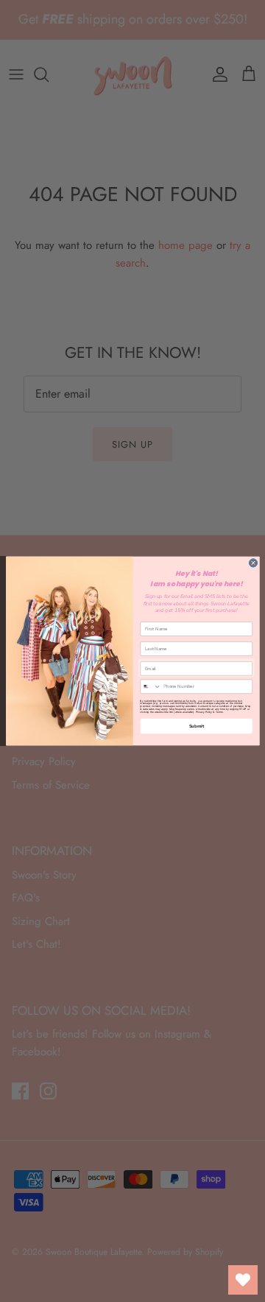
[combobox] (150, 686)
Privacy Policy (203, 712)
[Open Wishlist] (243, 1280)
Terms (218, 712)
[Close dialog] (253, 563)
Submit (195, 726)
